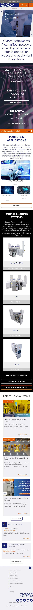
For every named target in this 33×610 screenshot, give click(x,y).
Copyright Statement (15, 570)
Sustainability (13, 573)
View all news (16, 519)
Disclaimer (12, 589)
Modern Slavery (14, 575)
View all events (16, 562)
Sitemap (12, 591)
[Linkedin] (21, 600)
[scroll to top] (30, 567)
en (22, 5)
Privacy (11, 586)
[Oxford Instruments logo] (7, 5)
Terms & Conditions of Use (16, 583)
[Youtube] (28, 600)
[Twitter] (24, 600)
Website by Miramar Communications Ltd (16, 606)
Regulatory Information (16, 581)
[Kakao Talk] (31, 600)
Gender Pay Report (15, 578)
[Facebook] (17, 600)
